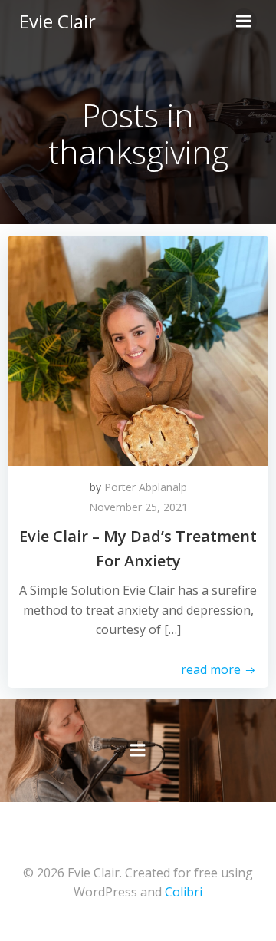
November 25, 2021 (138, 507)
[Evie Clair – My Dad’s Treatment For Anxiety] (138, 349)
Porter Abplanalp (145, 487)
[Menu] (244, 21)
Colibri (183, 891)
